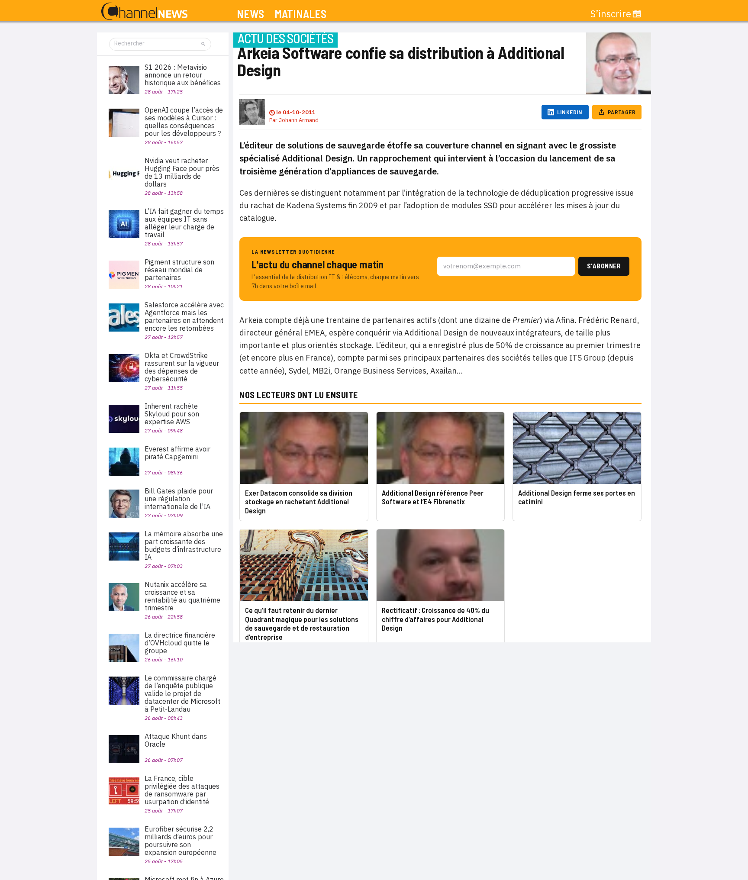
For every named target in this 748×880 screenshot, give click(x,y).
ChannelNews (144, 12)
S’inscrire (610, 14)
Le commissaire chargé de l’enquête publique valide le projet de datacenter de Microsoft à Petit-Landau (182, 693)
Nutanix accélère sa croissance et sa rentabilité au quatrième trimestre (182, 596)
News (250, 14)
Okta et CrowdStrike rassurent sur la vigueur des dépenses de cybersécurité (182, 367)
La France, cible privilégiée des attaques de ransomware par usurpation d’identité (182, 790)
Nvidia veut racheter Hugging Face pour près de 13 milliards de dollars (182, 172)
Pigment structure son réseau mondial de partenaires (179, 270)
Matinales (300, 14)
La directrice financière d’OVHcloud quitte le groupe (180, 643)
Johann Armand (299, 120)
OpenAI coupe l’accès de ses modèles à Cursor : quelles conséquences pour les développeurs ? (184, 122)
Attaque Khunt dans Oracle (176, 740)
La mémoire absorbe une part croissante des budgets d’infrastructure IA (184, 545)
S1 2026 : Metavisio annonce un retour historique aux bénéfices (183, 75)
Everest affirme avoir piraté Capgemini (177, 453)
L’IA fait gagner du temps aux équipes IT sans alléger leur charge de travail (184, 223)
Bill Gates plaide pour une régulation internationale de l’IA (179, 499)
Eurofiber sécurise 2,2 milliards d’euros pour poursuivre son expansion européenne (180, 841)
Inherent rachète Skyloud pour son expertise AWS (172, 414)
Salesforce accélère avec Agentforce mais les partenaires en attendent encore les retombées (184, 316)
